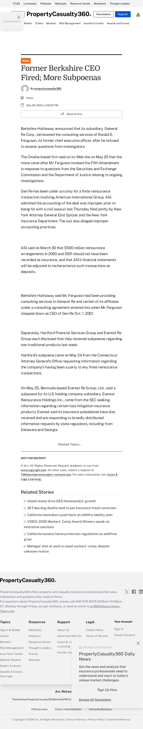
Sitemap (34, 659)
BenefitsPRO (60, 699)
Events (33, 653)
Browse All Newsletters (95, 699)
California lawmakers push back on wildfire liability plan (69, 515)
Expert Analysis (10, 665)
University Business (100, 709)
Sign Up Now (107, 690)
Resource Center (80, 3)
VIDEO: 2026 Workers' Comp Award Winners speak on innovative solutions (66, 524)
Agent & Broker (10, 630)
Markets (5, 641)
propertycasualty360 (47, 88)
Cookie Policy (94, 630)
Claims (4, 636)
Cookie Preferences (118, 719)
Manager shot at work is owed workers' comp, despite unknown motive (66, 548)
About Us (63, 630)
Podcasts (45, 3)
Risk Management (12, 647)
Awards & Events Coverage (11, 674)
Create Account (124, 635)
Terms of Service (97, 636)
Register (123, 14)
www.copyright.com (33, 470)
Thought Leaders (120, 3)
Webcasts (60, 3)
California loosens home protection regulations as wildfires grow (70, 536)
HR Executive (39, 709)
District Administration (68, 709)
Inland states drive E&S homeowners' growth (61, 501)
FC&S (16, 3)
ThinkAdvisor (19, 699)
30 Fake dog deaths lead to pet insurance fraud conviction (71, 508)
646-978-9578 (86, 601)
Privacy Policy (96, 719)
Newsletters (103, 14)
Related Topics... (70, 444)
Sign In (118, 629)
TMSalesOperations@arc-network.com (46, 474)
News (25, 60)
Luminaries (30, 3)
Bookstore (100, 3)
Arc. (37, 719)
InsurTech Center (11, 653)
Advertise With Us (69, 636)
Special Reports (10, 659)
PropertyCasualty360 (40, 699)
